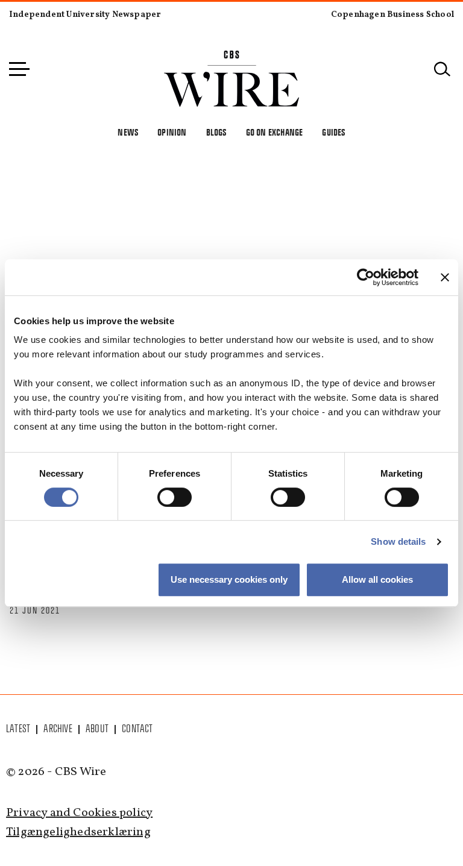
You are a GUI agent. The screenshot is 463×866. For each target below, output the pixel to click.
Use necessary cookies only (229, 579)
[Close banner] (445, 277)
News (128, 132)
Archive (57, 728)
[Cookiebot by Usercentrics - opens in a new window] (365, 277)
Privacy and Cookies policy (79, 813)
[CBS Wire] (232, 57)
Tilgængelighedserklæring (78, 832)
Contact (137, 728)
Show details (398, 541)
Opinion (171, 132)
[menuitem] (18, 728)
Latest (18, 728)
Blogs (216, 132)
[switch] (174, 497)
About (97, 728)
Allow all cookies (377, 579)
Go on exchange (274, 132)
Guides (333, 132)
